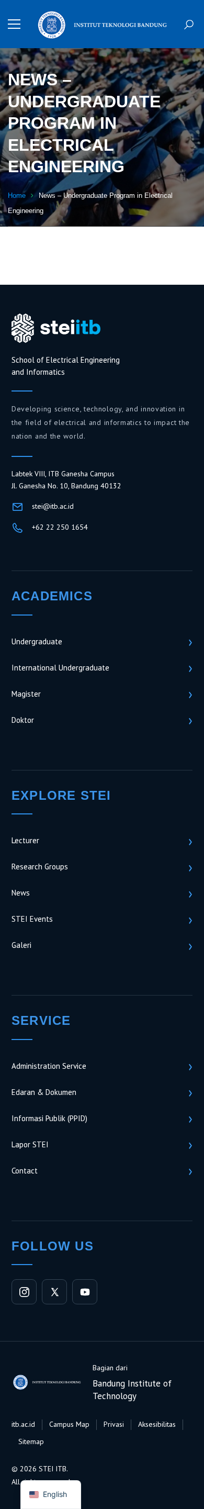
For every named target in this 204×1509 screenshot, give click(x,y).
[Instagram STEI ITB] (24, 1291)
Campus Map (69, 1424)
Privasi (114, 1424)
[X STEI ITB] (54, 1291)
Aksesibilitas (157, 1424)
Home (17, 195)
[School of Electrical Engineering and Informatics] (102, 24)
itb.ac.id (23, 1424)
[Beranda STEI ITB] (56, 328)
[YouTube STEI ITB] (84, 1291)
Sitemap (31, 1441)
